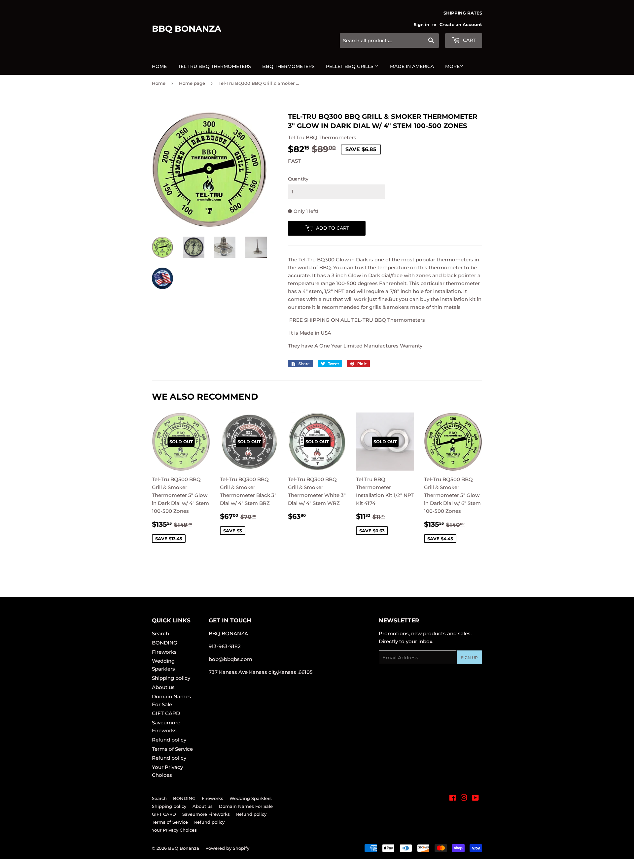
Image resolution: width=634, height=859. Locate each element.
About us (163, 687)
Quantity (298, 179)
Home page (192, 83)
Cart (469, 40)
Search (160, 633)
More (452, 66)
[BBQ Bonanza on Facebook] (452, 798)
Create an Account (461, 24)
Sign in (421, 24)
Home (159, 66)
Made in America (412, 66)
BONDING (164, 643)
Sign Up (469, 657)
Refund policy (169, 740)
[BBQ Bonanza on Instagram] (464, 798)
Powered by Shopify (227, 848)
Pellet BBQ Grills (350, 66)
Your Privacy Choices (174, 830)
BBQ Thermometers (288, 66)
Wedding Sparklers (250, 798)
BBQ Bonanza (186, 28)
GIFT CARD (166, 713)
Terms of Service (172, 749)
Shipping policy (171, 678)
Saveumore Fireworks (206, 814)
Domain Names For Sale (246, 806)
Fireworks (164, 652)
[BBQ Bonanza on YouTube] (475, 798)
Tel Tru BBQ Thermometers (214, 66)
